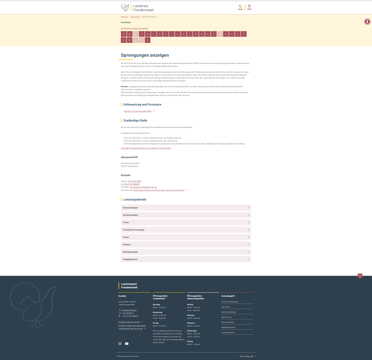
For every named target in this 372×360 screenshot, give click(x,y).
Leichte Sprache (227, 332)
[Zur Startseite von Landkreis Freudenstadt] (137, 8)
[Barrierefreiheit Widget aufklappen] (367, 23)
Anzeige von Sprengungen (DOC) (138, 111)
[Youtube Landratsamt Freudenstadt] (127, 344)
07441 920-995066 (131, 184)
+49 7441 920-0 (127, 313)
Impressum (225, 307)
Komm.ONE (249, 356)
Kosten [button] (126, 237)
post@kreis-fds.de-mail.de (129, 322)
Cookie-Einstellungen (230, 302)
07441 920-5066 (134, 181)
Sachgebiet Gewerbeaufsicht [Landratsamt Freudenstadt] (146, 148)
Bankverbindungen (228, 312)
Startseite (124, 17)
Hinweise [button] (127, 244)
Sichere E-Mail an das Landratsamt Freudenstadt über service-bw (132, 327)
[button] (240, 8)
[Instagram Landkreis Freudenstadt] (121, 344)
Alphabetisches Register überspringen (134, 28)
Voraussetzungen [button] (130, 207)
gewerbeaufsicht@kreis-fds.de (143, 187)
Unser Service (135, 17)
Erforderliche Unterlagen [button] (133, 230)
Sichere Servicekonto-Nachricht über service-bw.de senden (159, 190)
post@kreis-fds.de (129, 310)
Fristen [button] (126, 222)
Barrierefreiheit (227, 322)
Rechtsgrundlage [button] (130, 252)
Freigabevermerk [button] (130, 259)
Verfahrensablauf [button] (130, 215)
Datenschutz (226, 317)
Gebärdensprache (228, 327)
